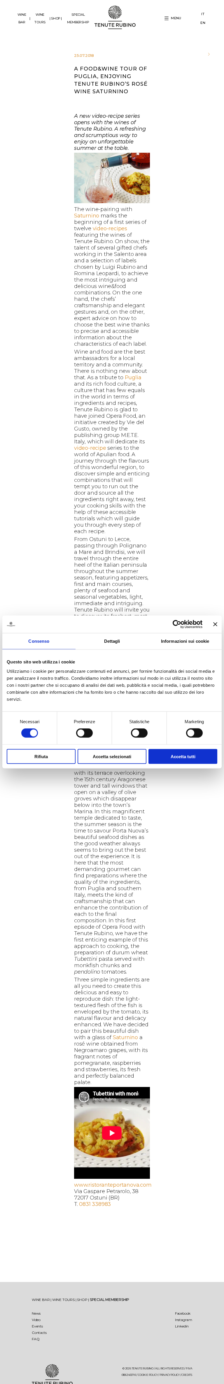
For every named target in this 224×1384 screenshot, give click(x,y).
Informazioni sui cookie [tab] (185, 641)
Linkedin (182, 1326)
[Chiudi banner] (215, 624)
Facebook (182, 1313)
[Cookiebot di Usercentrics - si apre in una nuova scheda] (176, 624)
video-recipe (90, 448)
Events (37, 1326)
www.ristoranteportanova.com (113, 1185)
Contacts (39, 1332)
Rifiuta (41, 756)
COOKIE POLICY (148, 1374)
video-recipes (110, 228)
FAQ (35, 1339)
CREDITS (186, 1374)
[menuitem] (202, 14)
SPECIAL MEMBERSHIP (78, 18)
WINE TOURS (40, 18)
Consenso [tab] (38, 641)
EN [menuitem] (202, 23)
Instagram (183, 1320)
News (36, 1313)
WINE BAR (22, 18)
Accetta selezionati (112, 756)
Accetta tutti (183, 756)
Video (36, 1320)
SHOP (55, 18)
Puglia (133, 377)
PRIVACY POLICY (170, 1374)
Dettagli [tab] (112, 641)
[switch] (84, 733)
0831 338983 (95, 1204)
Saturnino (86, 215)
